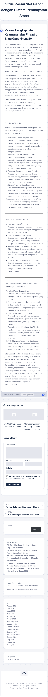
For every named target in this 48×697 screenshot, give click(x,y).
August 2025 (12, 637)
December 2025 (13, 627)
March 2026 (11, 619)
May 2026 (10, 614)
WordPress (23, 688)
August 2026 (12, 606)
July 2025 (10, 640)
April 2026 (11, 616)
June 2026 (11, 611)
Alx (37, 688)
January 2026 (12, 624)
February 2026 (12, 621)
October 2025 (12, 632)
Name (9, 460)
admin (18, 395)
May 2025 (10, 645)
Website (9, 468)
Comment (10, 445)
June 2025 (11, 642)
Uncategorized (27, 395)
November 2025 (13, 629)
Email (27, 460)
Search (9, 525)
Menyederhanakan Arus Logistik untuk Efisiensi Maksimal (32, 427)
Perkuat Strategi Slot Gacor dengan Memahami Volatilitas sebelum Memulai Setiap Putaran (22, 558)
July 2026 (10, 608)
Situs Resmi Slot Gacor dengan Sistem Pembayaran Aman (24, 10)
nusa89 (12, 61)
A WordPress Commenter (17, 590)
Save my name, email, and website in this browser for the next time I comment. (23, 477)
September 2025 (13, 634)
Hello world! (33, 585)
